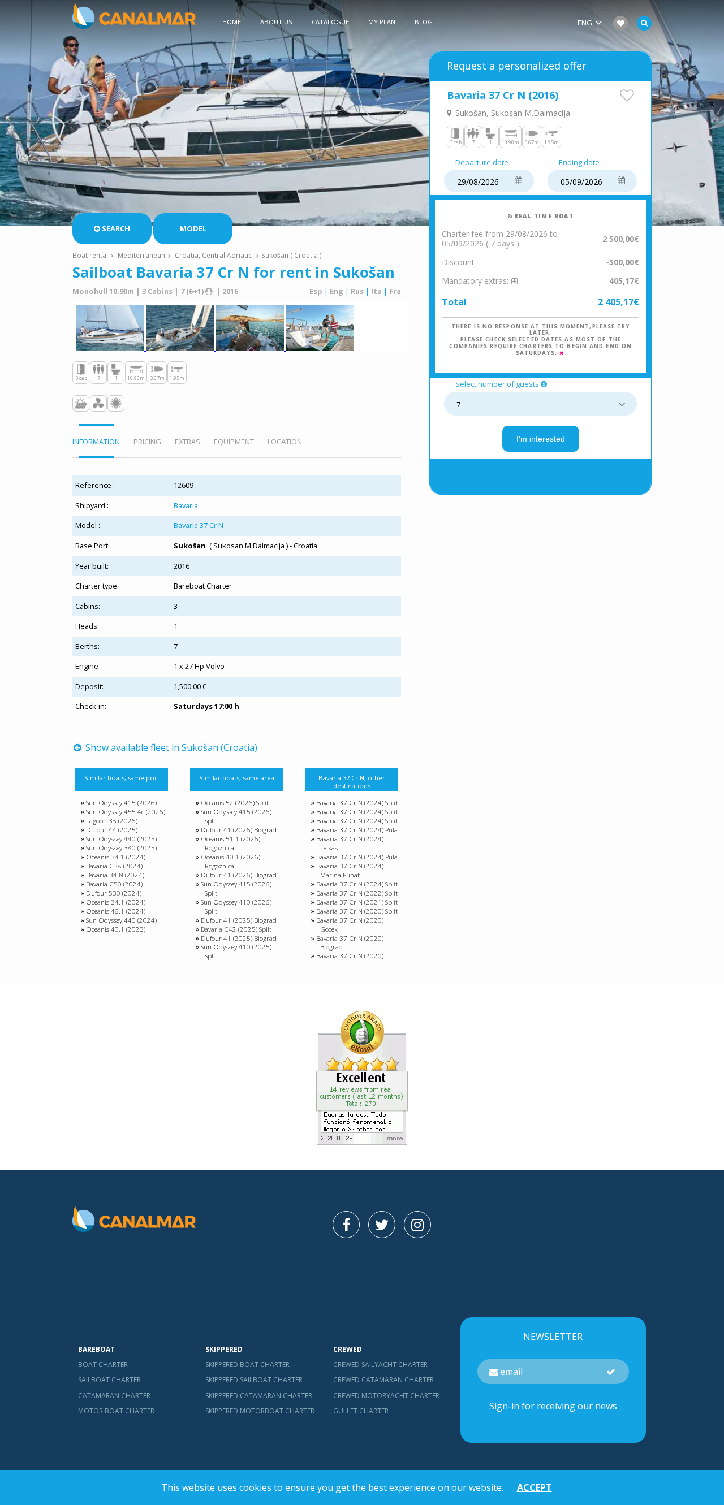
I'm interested (540, 438)
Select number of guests (497, 384)
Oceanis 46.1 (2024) (115, 911)
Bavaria (186, 505)
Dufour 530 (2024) (113, 893)
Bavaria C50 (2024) (114, 884)
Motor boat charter (116, 1411)
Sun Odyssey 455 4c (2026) (125, 811)
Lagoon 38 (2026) (111, 820)
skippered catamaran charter (258, 1395)
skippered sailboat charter (254, 1380)
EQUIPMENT (234, 441)
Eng (336, 291)
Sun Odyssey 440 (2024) (121, 920)
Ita (376, 291)
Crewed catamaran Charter (383, 1380)
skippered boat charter (247, 1364)
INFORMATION (96, 441)
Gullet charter (361, 1411)
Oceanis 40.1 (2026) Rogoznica (230, 861)
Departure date (481, 162)
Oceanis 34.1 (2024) (115, 857)
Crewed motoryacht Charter (386, 1395)
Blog (424, 22)
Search (116, 228)
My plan (381, 22)
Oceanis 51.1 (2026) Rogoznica (230, 843)
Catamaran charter (114, 1395)
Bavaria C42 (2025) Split (236, 929)
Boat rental (90, 255)
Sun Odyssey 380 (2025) (121, 848)
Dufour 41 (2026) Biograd (239, 829)
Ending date (579, 162)
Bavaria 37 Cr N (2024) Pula (357, 829)
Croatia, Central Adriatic (213, 255)
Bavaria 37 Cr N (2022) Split (357, 893)
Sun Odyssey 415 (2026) (121, 802)
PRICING (147, 441)
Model (193, 228)
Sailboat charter (109, 1380)
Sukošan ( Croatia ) (291, 255)
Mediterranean (141, 255)
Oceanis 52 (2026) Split (235, 802)
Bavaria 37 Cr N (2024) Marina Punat (349, 870)
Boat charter (103, 1364)
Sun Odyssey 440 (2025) (121, 838)
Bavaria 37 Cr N (198, 525)
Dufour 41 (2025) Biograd (239, 920)
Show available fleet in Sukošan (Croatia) (170, 747)
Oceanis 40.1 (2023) (115, 929)
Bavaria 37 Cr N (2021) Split (357, 902)
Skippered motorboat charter (259, 1411)
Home (231, 22)
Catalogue (330, 22)
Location (285, 441)
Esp (315, 291)
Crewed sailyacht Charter (380, 1364)
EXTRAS (187, 441)
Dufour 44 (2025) (111, 829)
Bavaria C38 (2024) (114, 866)
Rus (357, 291)
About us (276, 22)
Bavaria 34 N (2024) (115, 875)
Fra (395, 291)
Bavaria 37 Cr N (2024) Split (357, 802)
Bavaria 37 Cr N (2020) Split (357, 911)
